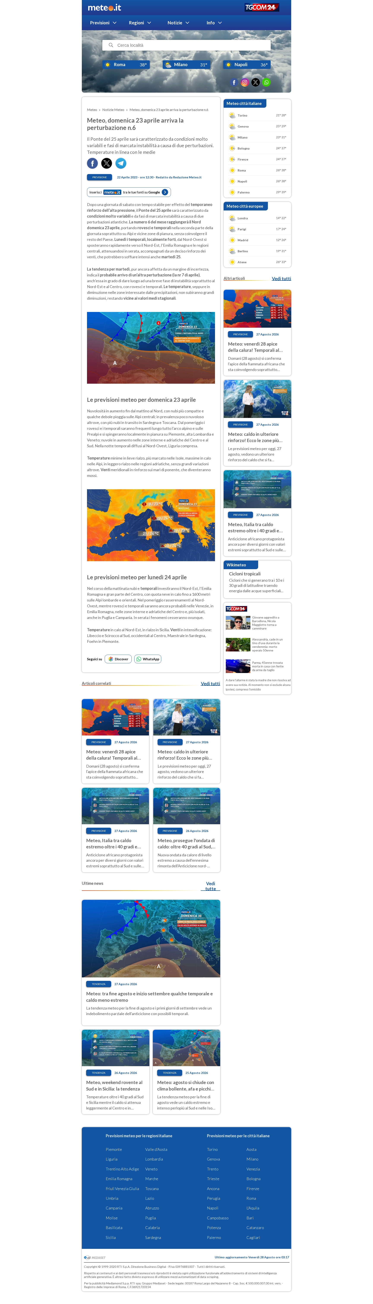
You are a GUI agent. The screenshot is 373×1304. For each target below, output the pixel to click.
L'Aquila (253, 1208)
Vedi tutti (210, 683)
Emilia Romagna (119, 1178)
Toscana (152, 1188)
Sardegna (153, 1237)
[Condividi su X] (106, 167)
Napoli (212, 1208)
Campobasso (218, 1217)
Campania (114, 1208)
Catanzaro (255, 1227)
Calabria (152, 1227)
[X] (255, 82)
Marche (151, 1178)
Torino (212, 1149)
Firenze (253, 1188)
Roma (251, 1198)
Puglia (150, 1217)
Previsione (99, 177)
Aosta (251, 1149)
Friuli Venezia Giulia (122, 1188)
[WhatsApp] (266, 82)
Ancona (213, 1188)
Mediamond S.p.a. (117, 1283)
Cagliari (253, 1237)
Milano (252, 1159)
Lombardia (154, 1159)
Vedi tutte (210, 886)
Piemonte (114, 1149)
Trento (212, 1169)
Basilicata (114, 1227)
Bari (250, 1217)
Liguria (111, 1159)
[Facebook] (234, 82)
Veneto (151, 1169)
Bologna (254, 1178)
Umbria (112, 1198)
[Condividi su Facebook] (92, 167)
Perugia (213, 1198)
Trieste (213, 1178)
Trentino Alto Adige (122, 1169)
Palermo (214, 1237)
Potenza (214, 1227)
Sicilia (111, 1237)
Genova (213, 1159)
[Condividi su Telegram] (120, 167)
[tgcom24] (262, 7)
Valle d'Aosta (156, 1149)
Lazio (149, 1198)
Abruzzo (152, 1208)
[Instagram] (244, 82)
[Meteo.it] (104, 7)
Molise (112, 1217)
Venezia (253, 1169)
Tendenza (98, 984)
